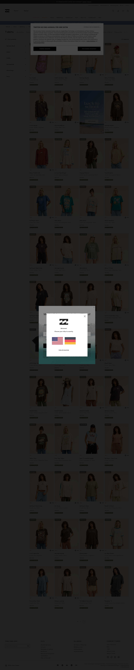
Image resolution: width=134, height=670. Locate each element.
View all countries (64, 350)
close (85, 316)
